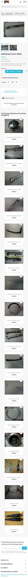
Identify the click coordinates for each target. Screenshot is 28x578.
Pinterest (16, 82)
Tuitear (12, 82)
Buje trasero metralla (14, 451)
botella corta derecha (14, 268)
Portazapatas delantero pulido (14, 137)
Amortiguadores (14, 529)
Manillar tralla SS (14, 503)
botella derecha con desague (14, 163)
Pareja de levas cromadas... (14, 477)
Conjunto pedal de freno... (14, 372)
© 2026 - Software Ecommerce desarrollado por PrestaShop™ (14, 575)
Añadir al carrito (14, 71)
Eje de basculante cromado (14, 294)
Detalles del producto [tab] (10, 91)
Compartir (8, 82)
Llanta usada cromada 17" (14, 425)
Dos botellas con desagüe (14, 346)
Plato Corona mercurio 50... (14, 320)
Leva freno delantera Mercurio (14, 215)
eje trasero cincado (14, 399)
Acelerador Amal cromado (14, 189)
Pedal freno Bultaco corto (14, 242)
